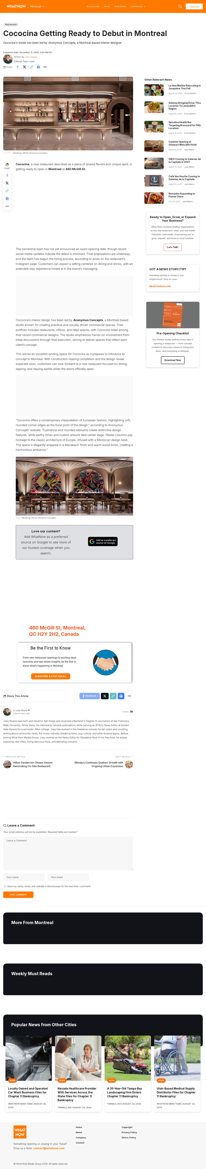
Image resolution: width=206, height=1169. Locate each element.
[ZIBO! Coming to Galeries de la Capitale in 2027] (154, 163)
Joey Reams (31, 57)
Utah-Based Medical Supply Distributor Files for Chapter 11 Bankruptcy (176, 1092)
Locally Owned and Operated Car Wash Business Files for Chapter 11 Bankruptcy (28, 1092)
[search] (180, 6)
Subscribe (194, 6)
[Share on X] (24, 67)
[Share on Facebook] (17, 67)
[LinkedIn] (131, 711)
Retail (107, 6)
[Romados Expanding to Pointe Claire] (154, 198)
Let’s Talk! (172, 247)
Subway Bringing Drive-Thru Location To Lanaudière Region (185, 105)
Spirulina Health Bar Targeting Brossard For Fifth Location (185, 125)
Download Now (172, 360)
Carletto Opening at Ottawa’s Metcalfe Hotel (183, 143)
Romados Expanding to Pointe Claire (182, 195)
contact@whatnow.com (49, 1148)
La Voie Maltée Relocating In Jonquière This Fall (185, 87)
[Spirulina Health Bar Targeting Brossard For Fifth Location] (154, 126)
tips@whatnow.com (160, 286)
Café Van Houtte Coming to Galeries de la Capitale (184, 178)
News (12, 1080)
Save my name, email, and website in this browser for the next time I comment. (49, 886)
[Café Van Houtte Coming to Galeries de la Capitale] (154, 181)
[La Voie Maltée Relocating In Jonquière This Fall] (154, 90)
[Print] (38, 67)
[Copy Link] (31, 67)
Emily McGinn (190, 93)
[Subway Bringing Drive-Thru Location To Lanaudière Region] (154, 107)
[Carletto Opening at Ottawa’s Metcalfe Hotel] (154, 146)
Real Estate (120, 6)
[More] (45, 67)
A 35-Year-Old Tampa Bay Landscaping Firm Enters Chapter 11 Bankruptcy (124, 1092)
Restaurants (93, 6)
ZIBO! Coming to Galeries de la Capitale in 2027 (185, 160)
